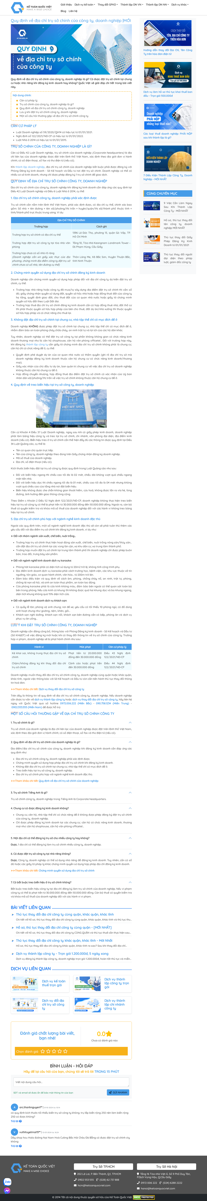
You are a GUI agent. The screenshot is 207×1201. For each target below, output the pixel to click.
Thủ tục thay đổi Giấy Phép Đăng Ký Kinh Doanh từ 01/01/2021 (178, 241)
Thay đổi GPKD (107, 4)
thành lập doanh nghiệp (30, 166)
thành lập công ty (37, 344)
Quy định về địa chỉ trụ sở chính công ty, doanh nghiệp (52, 108)
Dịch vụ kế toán (84, 4)
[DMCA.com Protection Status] (144, 1197)
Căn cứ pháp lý (28, 100)
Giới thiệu (66, 4)
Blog (63, 11)
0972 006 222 (149, 1182)
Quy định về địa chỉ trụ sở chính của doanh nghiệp (68, 780)
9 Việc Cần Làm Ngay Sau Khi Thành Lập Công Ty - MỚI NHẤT (178, 206)
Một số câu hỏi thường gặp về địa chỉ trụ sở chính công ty (54, 115)
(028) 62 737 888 (109, 1179)
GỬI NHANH (120, 1092)
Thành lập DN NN (156, 4)
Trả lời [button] (15, 1121)
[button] (42, 1051)
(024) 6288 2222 (172, 1182)
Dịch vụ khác (179, 4)
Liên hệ (73, 11)
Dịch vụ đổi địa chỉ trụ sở (53, 1002)
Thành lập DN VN (130, 4)
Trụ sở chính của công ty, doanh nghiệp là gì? (47, 104)
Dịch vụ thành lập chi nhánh (114, 1002)
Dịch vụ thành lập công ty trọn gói (116, 983)
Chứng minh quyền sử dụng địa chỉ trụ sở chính (66, 870)
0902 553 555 (86, 1179)
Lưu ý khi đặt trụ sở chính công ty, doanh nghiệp (48, 112)
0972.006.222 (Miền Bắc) (76, 703)
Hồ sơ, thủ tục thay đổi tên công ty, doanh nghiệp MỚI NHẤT (178, 224)
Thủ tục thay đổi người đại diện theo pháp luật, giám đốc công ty (178, 258)
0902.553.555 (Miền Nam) (26, 707)
